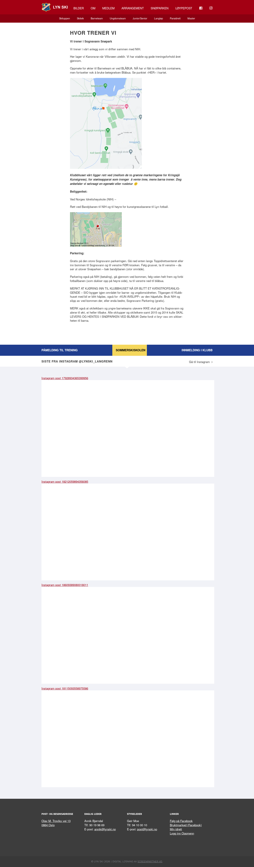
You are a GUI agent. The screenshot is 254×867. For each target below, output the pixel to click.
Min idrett (176, 829)
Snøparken (159, 8)
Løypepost (183, 8)
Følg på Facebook (181, 821)
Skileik (80, 18)
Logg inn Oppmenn (182, 833)
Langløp (158, 18)
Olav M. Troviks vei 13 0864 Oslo (55, 823)
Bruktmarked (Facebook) (186, 825)
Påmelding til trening (59, 350)
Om (93, 8)
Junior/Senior (140, 18)
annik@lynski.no (105, 829)
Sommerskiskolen (130, 350)
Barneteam (97, 18)
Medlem (108, 8)
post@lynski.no (147, 829)
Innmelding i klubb (197, 350)
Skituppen (64, 18)
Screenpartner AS (150, 861)
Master (191, 18)
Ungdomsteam (118, 18)
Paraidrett (175, 18)
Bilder (78, 8)
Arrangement (132, 8)
